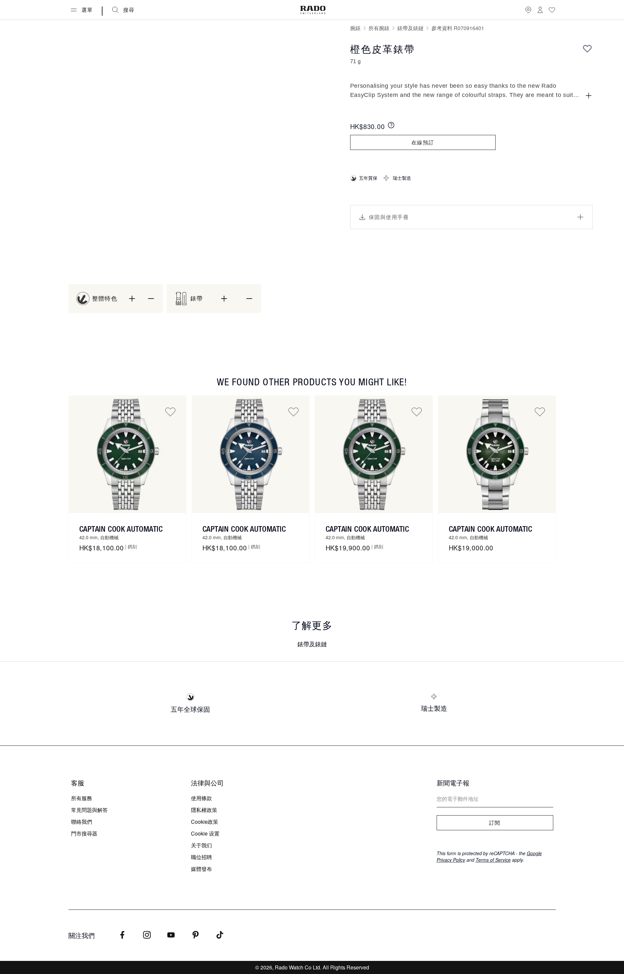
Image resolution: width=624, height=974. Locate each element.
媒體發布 (201, 869)
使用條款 (201, 798)
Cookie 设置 (205, 833)
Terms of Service (493, 859)
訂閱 (495, 823)
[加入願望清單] (587, 48)
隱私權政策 (204, 810)
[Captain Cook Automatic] (127, 454)
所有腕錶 (379, 28)
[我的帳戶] (540, 10)
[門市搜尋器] (528, 10)
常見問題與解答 (89, 810)
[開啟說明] (589, 96)
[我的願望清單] (552, 10)
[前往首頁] (313, 10)
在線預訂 (422, 142)
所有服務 (81, 798)
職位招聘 (201, 857)
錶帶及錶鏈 (410, 28)
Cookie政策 (204, 821)
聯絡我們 (81, 821)
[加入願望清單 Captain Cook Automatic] (170, 411)
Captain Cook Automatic (121, 528)
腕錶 (355, 28)
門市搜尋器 (84, 833)
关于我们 (201, 845)
